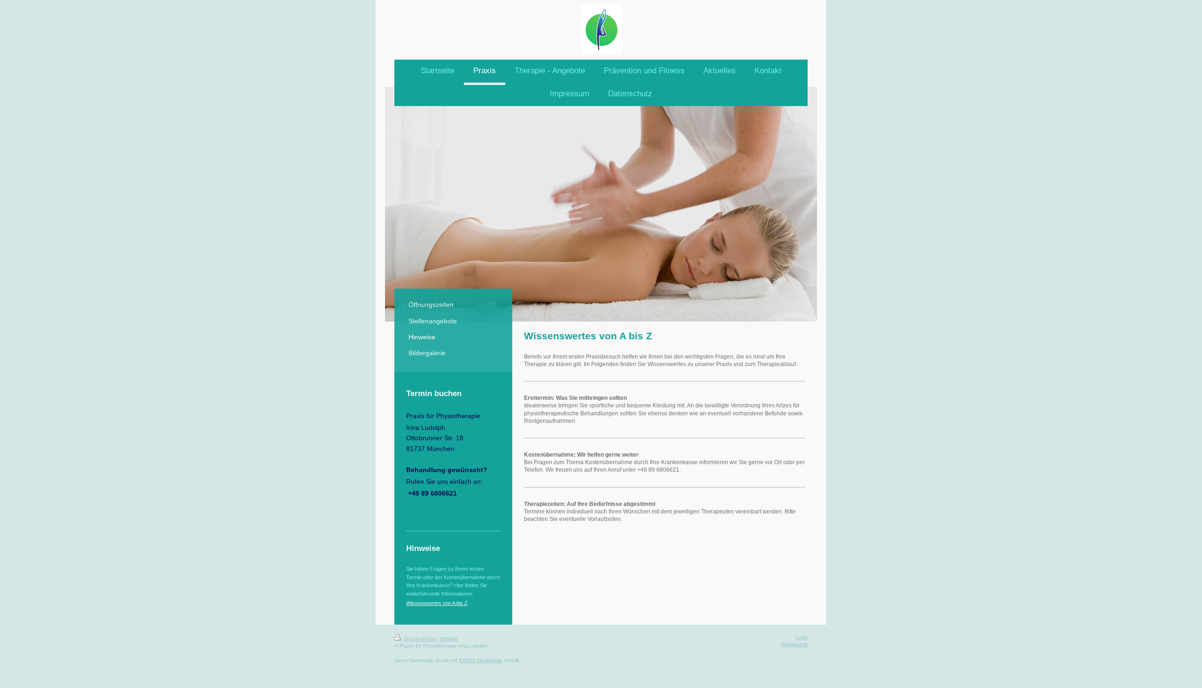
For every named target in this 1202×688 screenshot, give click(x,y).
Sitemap (448, 639)
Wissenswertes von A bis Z (437, 603)
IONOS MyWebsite (480, 660)
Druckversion (420, 639)
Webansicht (794, 644)
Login (801, 637)
